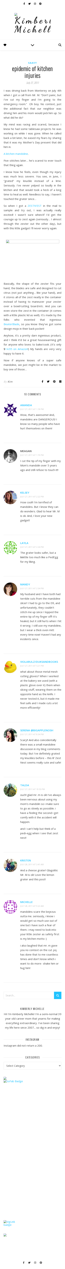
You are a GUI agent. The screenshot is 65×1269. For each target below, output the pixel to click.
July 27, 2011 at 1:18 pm (32, 409)
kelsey (24, 492)
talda (24, 785)
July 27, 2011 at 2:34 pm (32, 588)
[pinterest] (40, 3)
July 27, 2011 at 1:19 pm (32, 455)
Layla (24, 543)
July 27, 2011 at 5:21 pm (32, 665)
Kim (10, 381)
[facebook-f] (24, 3)
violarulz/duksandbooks (39, 661)
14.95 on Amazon (16, 349)
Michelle (26, 902)
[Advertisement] (31, 1158)
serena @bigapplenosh (36, 730)
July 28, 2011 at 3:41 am (32, 864)
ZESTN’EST (35, 205)
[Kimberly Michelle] (32, 23)
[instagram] (35, 3)
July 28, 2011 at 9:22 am (32, 906)
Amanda (26, 405)
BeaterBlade (11, 324)
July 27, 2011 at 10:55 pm (32, 789)
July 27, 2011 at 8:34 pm (32, 734)
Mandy (25, 584)
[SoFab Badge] (32, 1081)
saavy (32, 62)
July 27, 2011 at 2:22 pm (32, 496)
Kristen (25, 860)
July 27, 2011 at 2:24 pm (32, 547)
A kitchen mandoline (16, 153)
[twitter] (29, 3)
